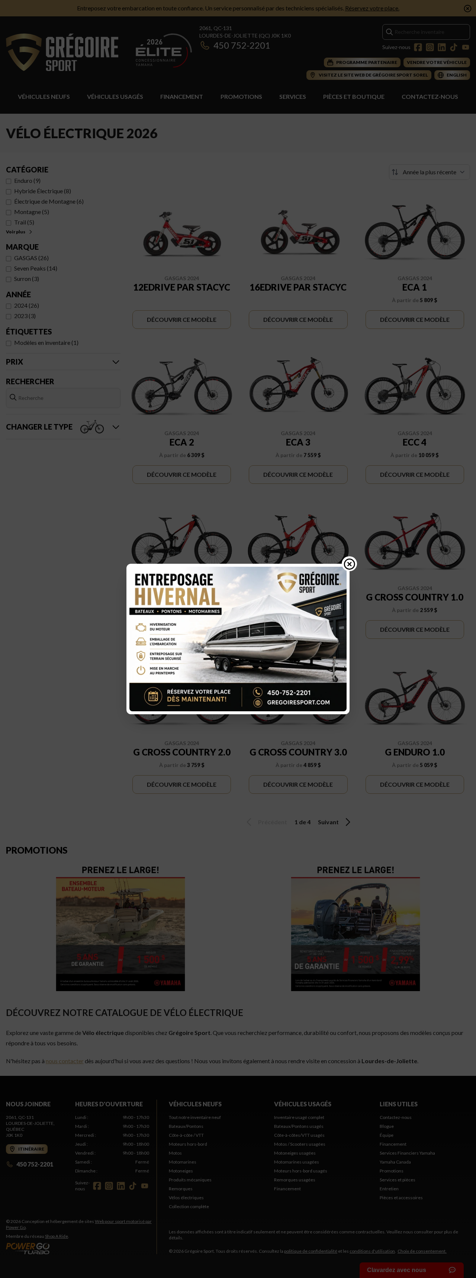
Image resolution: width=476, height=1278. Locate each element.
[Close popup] (349, 563)
